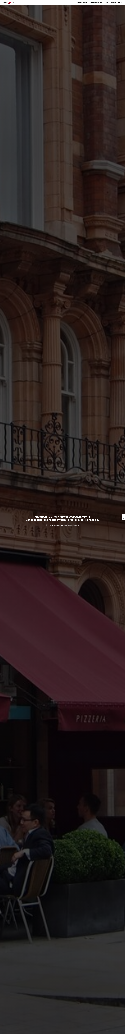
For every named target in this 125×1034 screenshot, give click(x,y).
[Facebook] (123, 515)
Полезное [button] (113, 2)
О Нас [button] (106, 2)
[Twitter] (123, 518)
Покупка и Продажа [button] (82, 2)
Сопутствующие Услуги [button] (96, 2)
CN (121, 2)
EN (119, 2)
